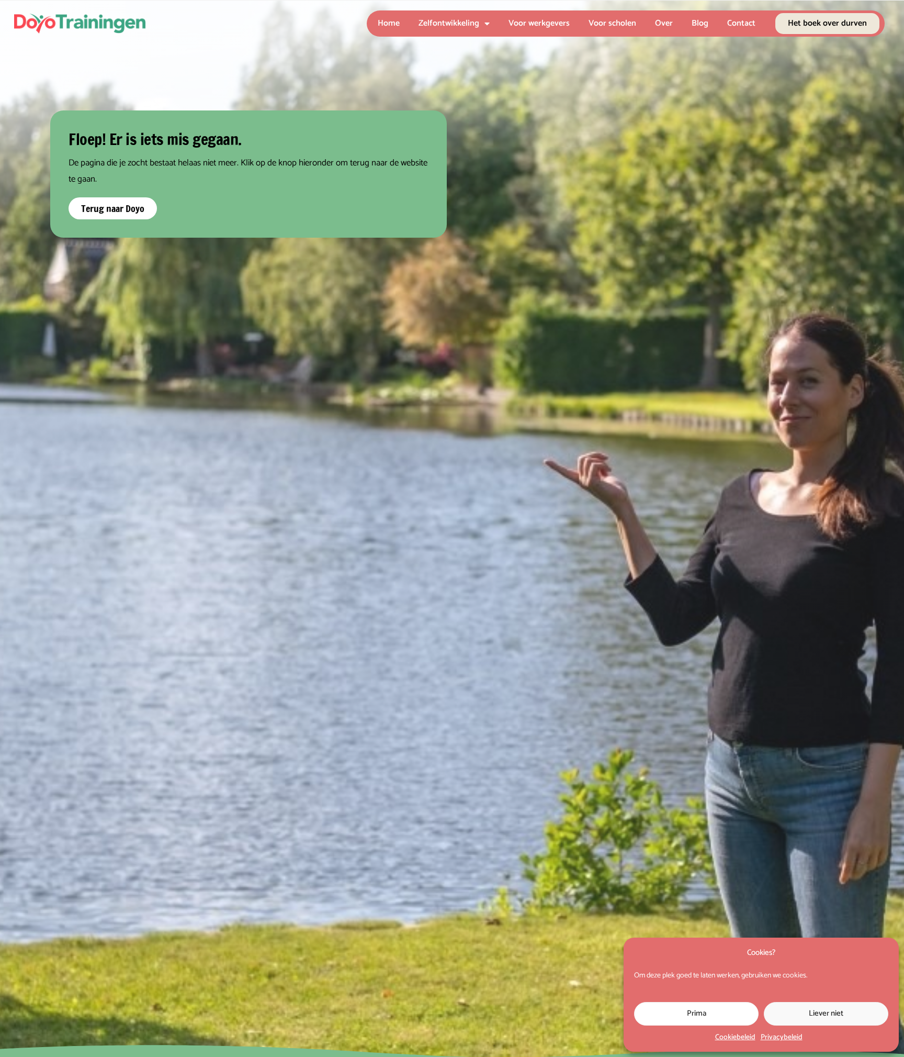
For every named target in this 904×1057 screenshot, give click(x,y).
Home (389, 23)
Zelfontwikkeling (449, 23)
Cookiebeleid (735, 1037)
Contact (741, 23)
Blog (700, 23)
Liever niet (826, 1013)
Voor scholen (612, 23)
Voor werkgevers (539, 23)
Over (664, 23)
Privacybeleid (782, 1037)
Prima (696, 1013)
